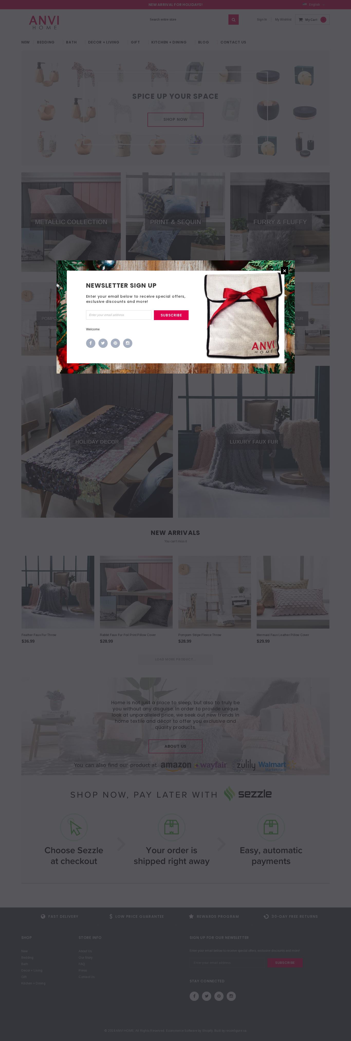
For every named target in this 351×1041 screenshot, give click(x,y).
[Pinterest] (115, 343)
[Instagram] (127, 343)
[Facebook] (90, 343)
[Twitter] (103, 343)
